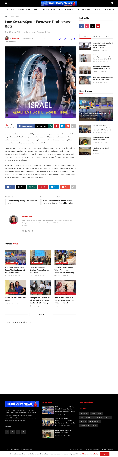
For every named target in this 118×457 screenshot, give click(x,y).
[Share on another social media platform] (73, 126)
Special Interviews (66, 10)
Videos (95, 425)
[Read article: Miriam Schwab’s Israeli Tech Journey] (15, 287)
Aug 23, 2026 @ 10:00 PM (13, 275)
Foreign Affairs (24, 10)
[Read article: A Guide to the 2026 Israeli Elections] (85, 151)
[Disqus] (40, 357)
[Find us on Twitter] (92, 26)
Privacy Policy (79, 449)
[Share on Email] (67, 126)
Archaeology (109, 10)
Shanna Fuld (15, 38)
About (70, 449)
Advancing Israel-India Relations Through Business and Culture (39, 270)
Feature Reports (49, 10)
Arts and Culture (83, 10)
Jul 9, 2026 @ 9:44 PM (12, 303)
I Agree (104, 454)
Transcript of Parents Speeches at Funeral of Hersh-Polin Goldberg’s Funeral (103, 45)
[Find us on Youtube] (98, 26)
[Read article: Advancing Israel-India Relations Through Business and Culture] (40, 257)
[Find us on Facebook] (81, 26)
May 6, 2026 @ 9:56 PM (37, 306)
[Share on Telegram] (62, 126)
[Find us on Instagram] (87, 26)
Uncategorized (85, 425)
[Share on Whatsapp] (50, 126)
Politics (37, 10)
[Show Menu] (6, 3)
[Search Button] (112, 3)
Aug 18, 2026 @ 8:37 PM (100, 133)
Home (6, 16)
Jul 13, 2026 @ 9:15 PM (37, 275)
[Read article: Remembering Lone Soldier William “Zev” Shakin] (85, 141)
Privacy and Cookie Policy (90, 454)
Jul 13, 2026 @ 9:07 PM (62, 275)
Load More (40, 314)
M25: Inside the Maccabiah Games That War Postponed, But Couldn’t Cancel (15, 270)
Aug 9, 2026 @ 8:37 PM (100, 153)
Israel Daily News (14, 449)
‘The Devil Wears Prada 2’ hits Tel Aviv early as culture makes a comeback (64, 300)
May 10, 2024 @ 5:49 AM (35, 38)
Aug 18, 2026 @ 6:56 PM (100, 142)
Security (97, 10)
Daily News (11, 10)
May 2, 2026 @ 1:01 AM (62, 306)
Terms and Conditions (92, 449)
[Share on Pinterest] (56, 126)
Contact (103, 449)
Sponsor (110, 449)
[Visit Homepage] (59, 3)
